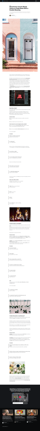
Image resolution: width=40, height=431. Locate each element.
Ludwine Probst (13, 15)
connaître (10, 240)
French (10, 5)
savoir (27, 237)
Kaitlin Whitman (5, 422)
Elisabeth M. (17, 421)
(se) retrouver (11, 337)
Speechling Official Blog (4, 426)
